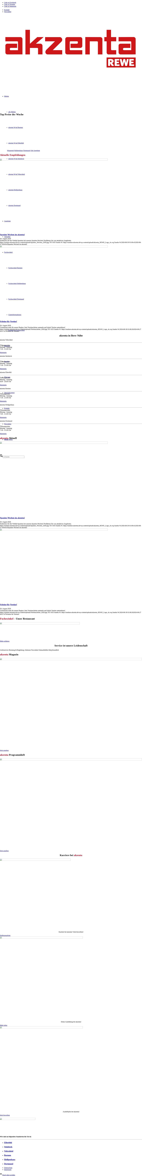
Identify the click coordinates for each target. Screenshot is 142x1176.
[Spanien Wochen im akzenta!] (54, 160)
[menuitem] (73, 10)
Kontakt (6, 10)
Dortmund (8, 1164)
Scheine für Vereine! (8, 321)
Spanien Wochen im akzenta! (12, 235)
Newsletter (7, 12)
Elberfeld (8, 1142)
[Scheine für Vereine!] (54, 247)
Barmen (7, 1155)
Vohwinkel (8, 1151)
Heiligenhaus (9, 1159)
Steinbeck (8, 1147)
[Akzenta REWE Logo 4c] (71, 79)
